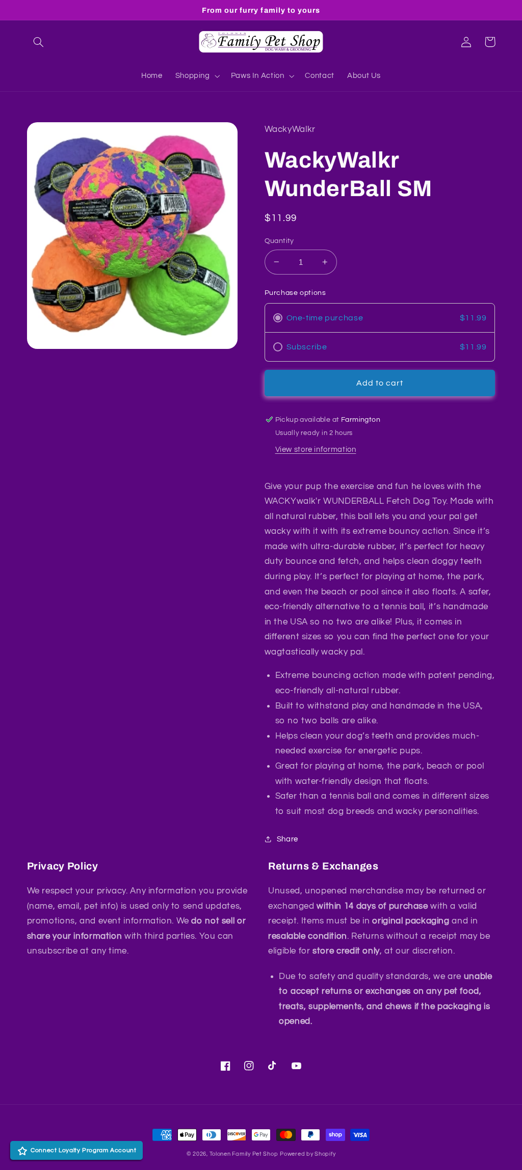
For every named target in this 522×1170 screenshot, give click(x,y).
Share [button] (287, 839)
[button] (38, 41)
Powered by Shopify (307, 1154)
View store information (315, 449)
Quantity (279, 240)
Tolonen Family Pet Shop (244, 1154)
